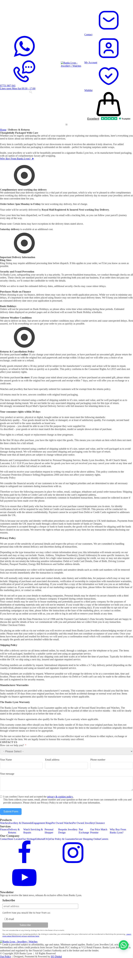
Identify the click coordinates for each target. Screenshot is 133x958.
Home (3, 129)
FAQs (47, 839)
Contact (4, 839)
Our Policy (5, 956)
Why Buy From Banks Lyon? (118, 831)
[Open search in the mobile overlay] (30, 92)
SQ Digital (56, 956)
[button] (66, 124)
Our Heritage (28, 839)
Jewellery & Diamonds (20, 823)
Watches (4, 823)
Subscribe (8, 900)
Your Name (6, 759)
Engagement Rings (42, 823)
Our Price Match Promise (98, 831)
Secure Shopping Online (87, 839)
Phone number (97, 759)
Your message (7, 773)
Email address (52, 759)
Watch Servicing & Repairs (33, 831)
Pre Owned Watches (62, 823)
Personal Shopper (49, 831)
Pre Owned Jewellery (84, 823)
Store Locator (15, 839)
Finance (4, 829)
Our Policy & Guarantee (62, 839)
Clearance (100, 823)
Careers (104, 839)
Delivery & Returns (14, 831)
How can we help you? (12, 745)
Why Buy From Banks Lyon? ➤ (17, 158)
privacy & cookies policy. (60, 796)
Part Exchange (84, 831)
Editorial (39, 839)
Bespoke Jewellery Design (68, 831)
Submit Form (10, 811)
